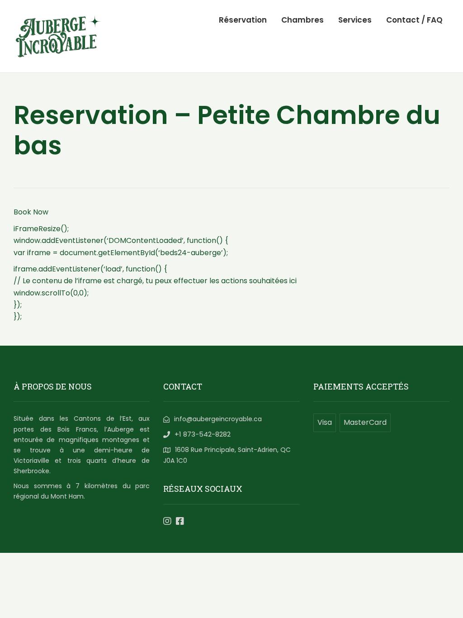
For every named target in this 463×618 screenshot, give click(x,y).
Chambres (302, 19)
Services (355, 19)
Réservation (243, 19)
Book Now (31, 212)
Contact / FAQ (414, 19)
